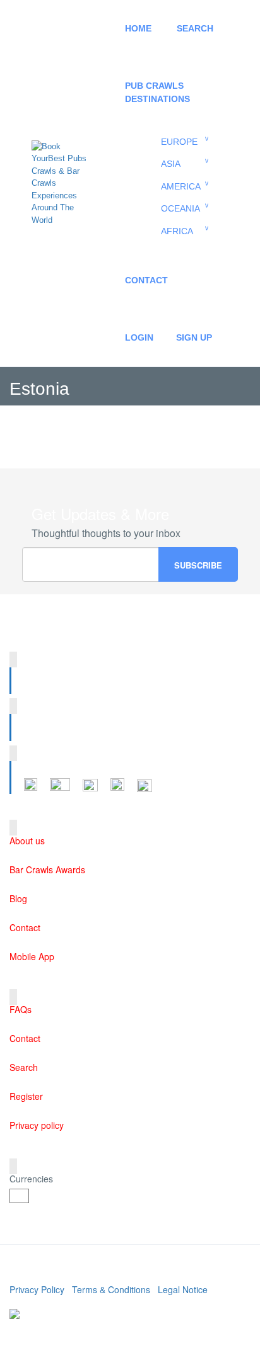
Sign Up (194, 337)
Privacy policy (36, 1125)
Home (138, 28)
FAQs (20, 1009)
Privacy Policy (36, 1289)
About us (27, 840)
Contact (146, 280)
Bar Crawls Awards (47, 869)
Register (26, 1096)
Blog (18, 898)
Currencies (31, 1178)
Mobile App (31, 956)
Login (139, 337)
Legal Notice (183, 1289)
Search (195, 28)
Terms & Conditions (111, 1289)
